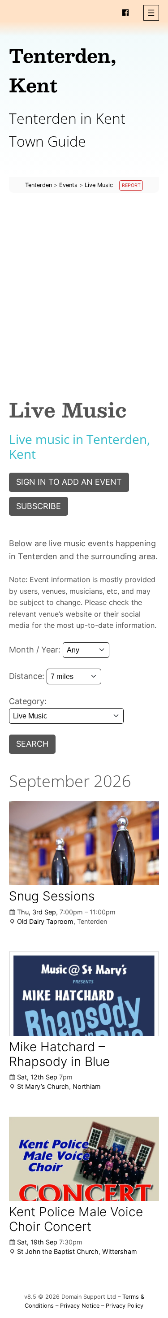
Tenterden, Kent (62, 69)
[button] (151, 13)
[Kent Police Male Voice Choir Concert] (84, 1159)
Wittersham (119, 1251)
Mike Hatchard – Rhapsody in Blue (59, 1054)
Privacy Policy (124, 1305)
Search (32, 743)
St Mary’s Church (43, 1086)
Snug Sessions (52, 896)
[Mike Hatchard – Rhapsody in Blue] (84, 994)
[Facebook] (125, 12)
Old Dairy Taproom (45, 921)
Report (131, 185)
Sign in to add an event (69, 482)
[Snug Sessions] (84, 843)
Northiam (87, 1086)
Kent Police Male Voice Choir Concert (76, 1219)
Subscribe (38, 506)
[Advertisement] (84, 288)
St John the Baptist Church (58, 1251)
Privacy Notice (79, 1305)
